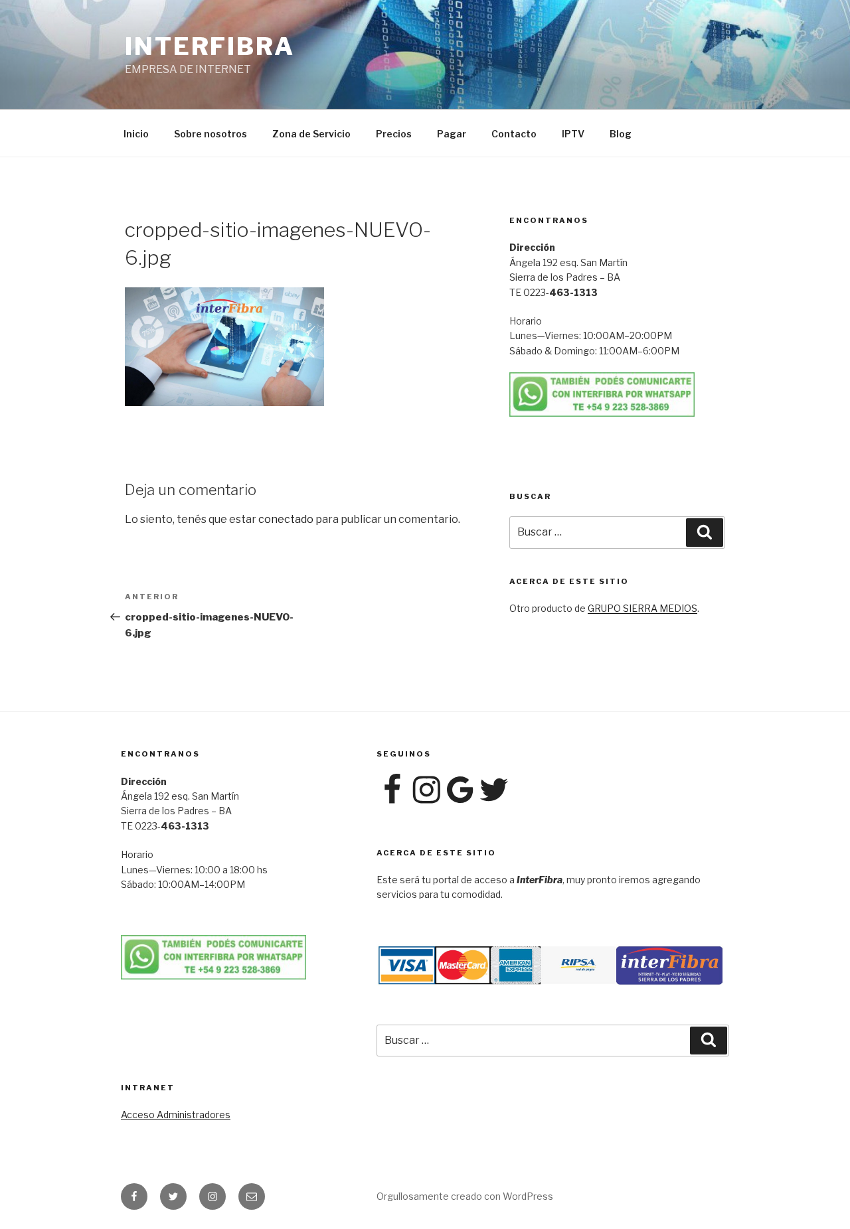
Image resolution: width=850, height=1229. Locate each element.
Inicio (136, 133)
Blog (621, 133)
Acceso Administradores (175, 1114)
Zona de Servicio (311, 133)
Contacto (514, 133)
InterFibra (210, 46)
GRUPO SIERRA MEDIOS (642, 608)
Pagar (451, 133)
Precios (394, 133)
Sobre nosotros (210, 133)
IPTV (573, 133)
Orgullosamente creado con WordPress (465, 1196)
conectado (285, 519)
